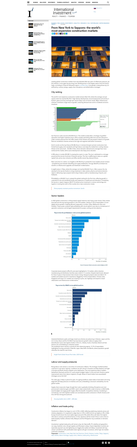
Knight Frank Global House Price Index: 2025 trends (68, 354)
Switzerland (94, 23)
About (46, 442)
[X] (60, 33)
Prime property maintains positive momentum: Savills (69, 188)
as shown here (83, 85)
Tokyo (101, 433)
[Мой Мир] (66, 33)
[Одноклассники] (56, 33)
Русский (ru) (99, 8)
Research (83, 23)
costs (67, 433)
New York (73, 433)
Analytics (73, 2)
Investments (51, 2)
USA (88, 23)
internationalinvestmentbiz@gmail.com (34, 444)
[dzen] (109, 443)
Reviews (88, 2)
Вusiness (54, 23)
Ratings (51, 444)
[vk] (103, 443)
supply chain (73, 435)
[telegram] (106, 443)
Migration (95, 2)
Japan (53, 24)
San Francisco (80, 433)
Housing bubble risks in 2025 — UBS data (65, 399)
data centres (55, 435)
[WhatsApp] (64, 33)
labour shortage (64, 435)
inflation (79, 435)
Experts (64, 444)
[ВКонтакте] (54, 33)
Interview (81, 2)
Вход (95, 11)
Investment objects (58, 444)
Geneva (91, 433)
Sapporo (105, 433)
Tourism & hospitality (63, 2)
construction (62, 433)
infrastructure (94, 435)
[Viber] (62, 33)
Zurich (86, 433)
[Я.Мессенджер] (52, 33)
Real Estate (61, 23)
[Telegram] (58, 33)
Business (35, 2)
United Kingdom (104, 23)
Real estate (43, 2)
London (96, 433)
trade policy (86, 435)
